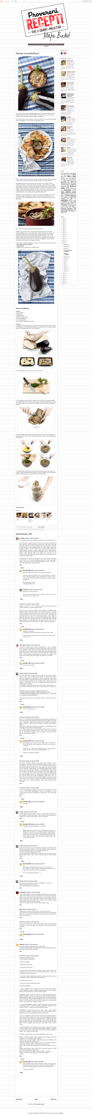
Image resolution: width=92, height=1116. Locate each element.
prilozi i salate (70, 202)
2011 (63, 277)
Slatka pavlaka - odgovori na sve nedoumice (70, 95)
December (66, 244)
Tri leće (68, 137)
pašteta (43, 238)
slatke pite (64, 205)
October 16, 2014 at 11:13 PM (30, 881)
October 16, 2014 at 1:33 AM (30, 811)
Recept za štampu (20, 507)
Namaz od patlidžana (66, 254)
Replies (22, 567)
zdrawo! (72, 211)
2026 (63, 219)
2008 (63, 283)
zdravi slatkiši (64, 211)
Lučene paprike (20, 245)
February (66, 268)
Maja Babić (25, 570)
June (65, 261)
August (65, 258)
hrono (66, 178)
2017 (63, 236)
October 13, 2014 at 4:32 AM (32, 604)
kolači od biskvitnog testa (68, 182)
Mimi (20, 909)
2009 (63, 281)
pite (71, 198)
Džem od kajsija (70, 82)
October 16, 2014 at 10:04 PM (37, 824)
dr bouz (21, 673)
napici (62, 195)
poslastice (64, 200)
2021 (63, 228)
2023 (63, 224)
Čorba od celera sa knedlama (67, 251)
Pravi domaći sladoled (70, 127)
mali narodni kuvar (32, 529)
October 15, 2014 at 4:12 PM (32, 787)
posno (74, 200)
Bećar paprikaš (70, 105)
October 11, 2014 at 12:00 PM (37, 570)
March (65, 266)
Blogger (61, 1113)
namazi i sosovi (40, 529)
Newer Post (19, 1099)
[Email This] (38, 527)
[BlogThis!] (39, 527)
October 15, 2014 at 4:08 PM (32, 760)
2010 (63, 279)
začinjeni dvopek (33, 113)
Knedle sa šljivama (71, 71)
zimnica (62, 212)
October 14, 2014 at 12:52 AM (37, 706)
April (65, 264)
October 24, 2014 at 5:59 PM (37, 934)
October (66, 248)
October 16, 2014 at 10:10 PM (37, 740)
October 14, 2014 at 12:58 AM (37, 663)
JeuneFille (22, 538)
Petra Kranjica (22, 892)
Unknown (21, 944)
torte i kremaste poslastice (68, 207)
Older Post (53, 1099)
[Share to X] (41, 527)
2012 (63, 275)
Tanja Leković (22, 645)
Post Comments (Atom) (39, 1104)
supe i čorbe (64, 206)
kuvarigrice (67, 190)
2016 (63, 238)
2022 (63, 226)
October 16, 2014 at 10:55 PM (30, 845)
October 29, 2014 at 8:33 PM (31, 944)
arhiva (66, 173)
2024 (63, 223)
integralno (74, 178)
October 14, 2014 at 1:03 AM (37, 629)
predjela (65, 201)
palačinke (63, 198)
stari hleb (72, 205)
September (66, 257)
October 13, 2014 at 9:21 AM (33, 645)
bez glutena (73, 173)
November (66, 246)
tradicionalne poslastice (67, 209)
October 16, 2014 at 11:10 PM (37, 863)
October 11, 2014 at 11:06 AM (32, 538)
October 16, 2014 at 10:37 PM (35, 589)
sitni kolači (64, 204)
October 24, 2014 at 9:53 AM (32, 921)
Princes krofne (70, 60)
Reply (20, 564)
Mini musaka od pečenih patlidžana (25, 244)
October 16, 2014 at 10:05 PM (37, 801)
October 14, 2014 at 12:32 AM (30, 673)
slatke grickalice (73, 204)
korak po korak (23, 529)
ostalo (71, 197)
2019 (63, 232)
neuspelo (65, 197)
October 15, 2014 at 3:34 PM (32, 717)
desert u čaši (66, 174)
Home (36, 1099)
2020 (63, 230)
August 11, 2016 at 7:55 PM (32, 955)
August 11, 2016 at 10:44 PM (37, 1061)
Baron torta (69, 157)
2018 (63, 234)
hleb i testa (71, 176)
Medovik (69, 147)
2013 (63, 273)
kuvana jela (73, 188)
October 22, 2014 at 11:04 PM (29, 909)
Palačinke (69, 116)
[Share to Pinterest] (43, 527)
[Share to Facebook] (42, 527)
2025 (63, 221)
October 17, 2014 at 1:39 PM (33, 892)
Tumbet (18, 247)
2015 (63, 240)
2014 (63, 242)
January (66, 270)
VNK (62, 173)
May (65, 262)
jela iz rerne (66, 180)
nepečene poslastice (70, 195)
